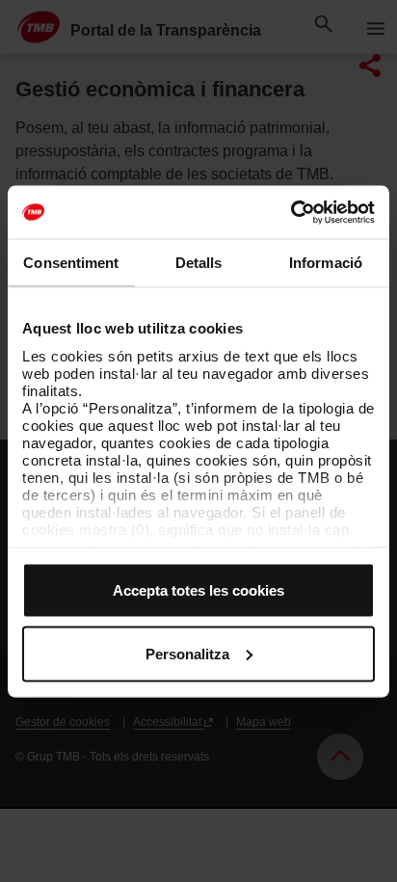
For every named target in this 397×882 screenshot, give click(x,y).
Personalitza (187, 653)
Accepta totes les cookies (198, 590)
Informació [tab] (325, 262)
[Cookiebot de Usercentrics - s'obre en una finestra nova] (290, 212)
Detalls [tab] (199, 262)
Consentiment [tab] (71, 262)
